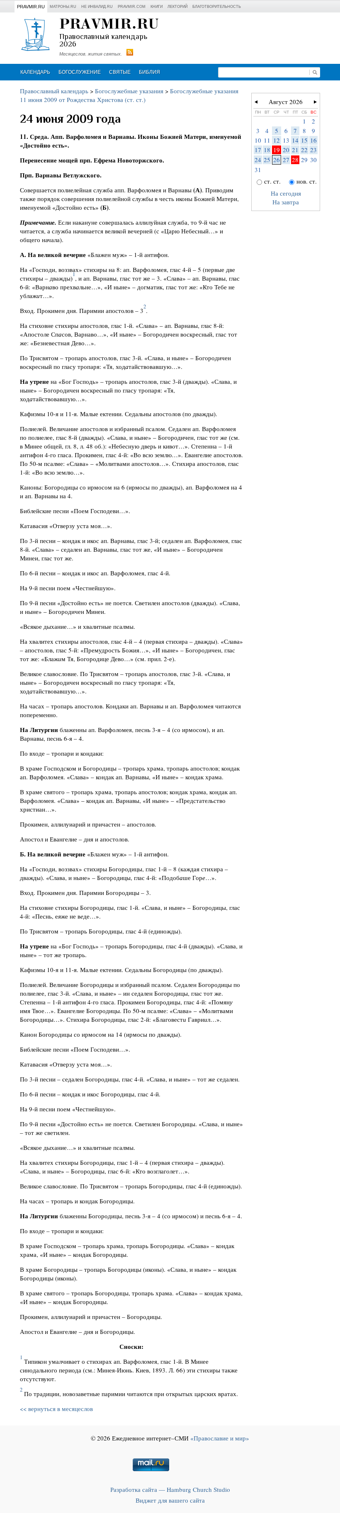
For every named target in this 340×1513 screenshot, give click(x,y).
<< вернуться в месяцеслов (56, 1408)
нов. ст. (306, 181)
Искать (314, 72)
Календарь (35, 72)
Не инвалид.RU (97, 7)
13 (286, 140)
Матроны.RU (63, 7)
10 (258, 140)
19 (276, 149)
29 (304, 159)
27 (286, 159)
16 (313, 140)
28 (295, 159)
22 (304, 149)
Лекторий (177, 7)
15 (304, 140)
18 (267, 149)
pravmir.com (132, 7)
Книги (157, 7)
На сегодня (286, 193)
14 (295, 140)
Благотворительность (216, 7)
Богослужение (79, 72)
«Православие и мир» (219, 1438)
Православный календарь (54, 91)
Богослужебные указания (129, 91)
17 (258, 149)
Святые (120, 72)
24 (258, 159)
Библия (149, 72)
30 (313, 159)
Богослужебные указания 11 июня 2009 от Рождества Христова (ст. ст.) (129, 95)
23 (313, 149)
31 (258, 169)
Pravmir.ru (31, 6)
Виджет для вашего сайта (170, 1500)
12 (276, 140)
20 (286, 149)
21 (295, 149)
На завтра (285, 202)
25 (267, 159)
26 (276, 159)
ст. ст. (272, 181)
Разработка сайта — (170, 1489)
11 (267, 140)
